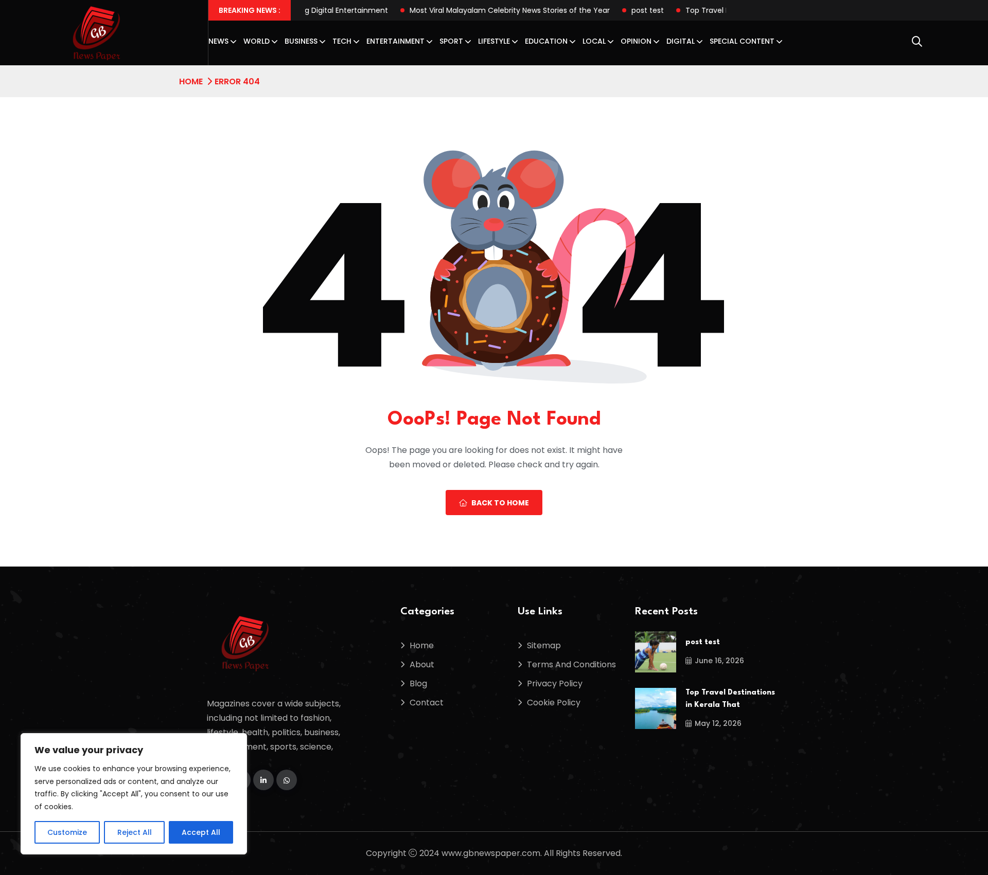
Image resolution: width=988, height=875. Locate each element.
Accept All (201, 832)
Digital (680, 41)
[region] (134, 793)
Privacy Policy (555, 683)
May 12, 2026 (718, 723)
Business (301, 41)
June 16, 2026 (719, 660)
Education (546, 41)
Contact (427, 702)
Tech (341, 41)
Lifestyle (494, 41)
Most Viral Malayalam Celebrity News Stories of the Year (480, 10)
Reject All (134, 832)
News (218, 41)
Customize (67, 832)
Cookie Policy (553, 702)
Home (191, 81)
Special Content (742, 41)
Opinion (636, 41)
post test (618, 10)
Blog (418, 683)
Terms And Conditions (571, 664)
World (256, 41)
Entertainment (395, 41)
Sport (451, 41)
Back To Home (500, 503)
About (422, 664)
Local (594, 41)
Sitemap (544, 645)
